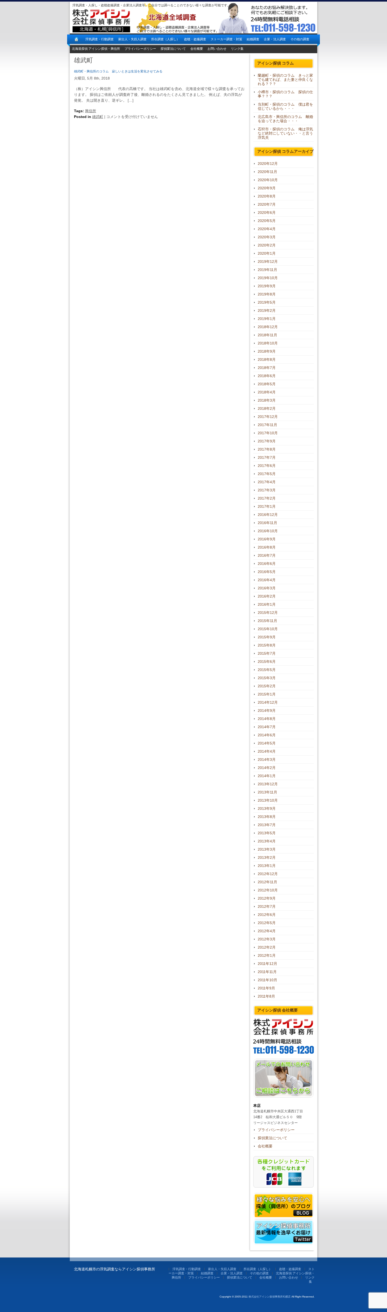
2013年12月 (268, 784)
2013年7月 (267, 825)
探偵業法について (173, 49)
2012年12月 (268, 874)
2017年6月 (267, 465)
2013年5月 (267, 833)
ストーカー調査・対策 (226, 39)
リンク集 (237, 49)
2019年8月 (267, 294)
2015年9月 (267, 637)
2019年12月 (268, 261)
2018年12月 (268, 327)
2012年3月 (267, 939)
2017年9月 (267, 441)
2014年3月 (267, 759)
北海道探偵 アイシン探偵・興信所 (96, 49)
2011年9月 (266, 988)
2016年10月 (268, 531)
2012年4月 (267, 931)
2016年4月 (267, 580)
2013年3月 (267, 849)
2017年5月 (267, 474)
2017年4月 (267, 482)
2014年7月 (267, 727)
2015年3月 (267, 678)
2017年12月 (268, 417)
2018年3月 (267, 400)
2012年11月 (267, 882)
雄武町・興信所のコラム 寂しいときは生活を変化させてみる (118, 71)
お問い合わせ (216, 49)
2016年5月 (267, 572)
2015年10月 (268, 629)
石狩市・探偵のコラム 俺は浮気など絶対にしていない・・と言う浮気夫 (285, 133)
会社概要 (196, 49)
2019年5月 (267, 302)
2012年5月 (267, 923)
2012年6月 (267, 915)
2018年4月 (267, 392)
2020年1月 (267, 253)
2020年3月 (267, 237)
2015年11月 (267, 621)
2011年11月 (267, 972)
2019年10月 (268, 278)
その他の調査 (299, 39)
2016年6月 (267, 563)
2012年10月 (268, 890)
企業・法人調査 (275, 39)
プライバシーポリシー (140, 49)
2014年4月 (267, 751)
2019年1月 (267, 319)
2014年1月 (267, 776)
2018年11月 (267, 335)
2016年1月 (267, 604)
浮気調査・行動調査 (99, 39)
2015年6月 (267, 661)
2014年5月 (267, 743)
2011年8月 (266, 996)
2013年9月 (267, 808)
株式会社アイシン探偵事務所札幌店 (270, 1296)
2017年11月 (267, 425)
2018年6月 (267, 376)
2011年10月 (267, 980)
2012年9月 (267, 898)
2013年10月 (268, 800)
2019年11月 (267, 270)
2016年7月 (267, 555)
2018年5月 (267, 384)
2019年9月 (267, 286)
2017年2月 (267, 498)
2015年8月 (267, 645)
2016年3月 (267, 588)
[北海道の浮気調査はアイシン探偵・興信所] (76, 39)
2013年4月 (267, 841)
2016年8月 (267, 547)
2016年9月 (267, 539)
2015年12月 (268, 612)
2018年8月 (267, 359)
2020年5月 (267, 221)
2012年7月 (267, 906)
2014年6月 (267, 735)
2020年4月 (267, 229)
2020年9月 (267, 188)
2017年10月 (268, 433)
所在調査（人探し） (165, 39)
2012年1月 (267, 955)
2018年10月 (268, 343)
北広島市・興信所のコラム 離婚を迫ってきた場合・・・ (285, 119)
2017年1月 (267, 506)
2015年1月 (267, 694)
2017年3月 (267, 490)
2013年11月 (267, 792)
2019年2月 (267, 310)
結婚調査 (253, 39)
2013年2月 (267, 857)
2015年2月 (267, 686)
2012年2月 (267, 947)
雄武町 (97, 117)
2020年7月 (267, 204)
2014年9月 (267, 710)
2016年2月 (267, 596)
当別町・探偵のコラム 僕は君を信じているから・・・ (285, 106)
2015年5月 (267, 670)
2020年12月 (268, 163)
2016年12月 (268, 514)
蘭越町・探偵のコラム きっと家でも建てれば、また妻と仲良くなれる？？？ (285, 79)
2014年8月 (267, 719)
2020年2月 (267, 245)
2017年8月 (267, 449)
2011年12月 (267, 963)
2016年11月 (267, 523)
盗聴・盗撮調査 (195, 39)
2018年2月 (267, 408)
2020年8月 (267, 196)
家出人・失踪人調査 (132, 39)
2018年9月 (267, 351)
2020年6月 (267, 212)
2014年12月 (268, 702)
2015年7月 (267, 653)
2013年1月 (267, 866)
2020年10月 (268, 180)
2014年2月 (267, 768)
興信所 (90, 111)
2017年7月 (267, 457)
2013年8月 (267, 817)
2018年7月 (267, 368)
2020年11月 (267, 172)
